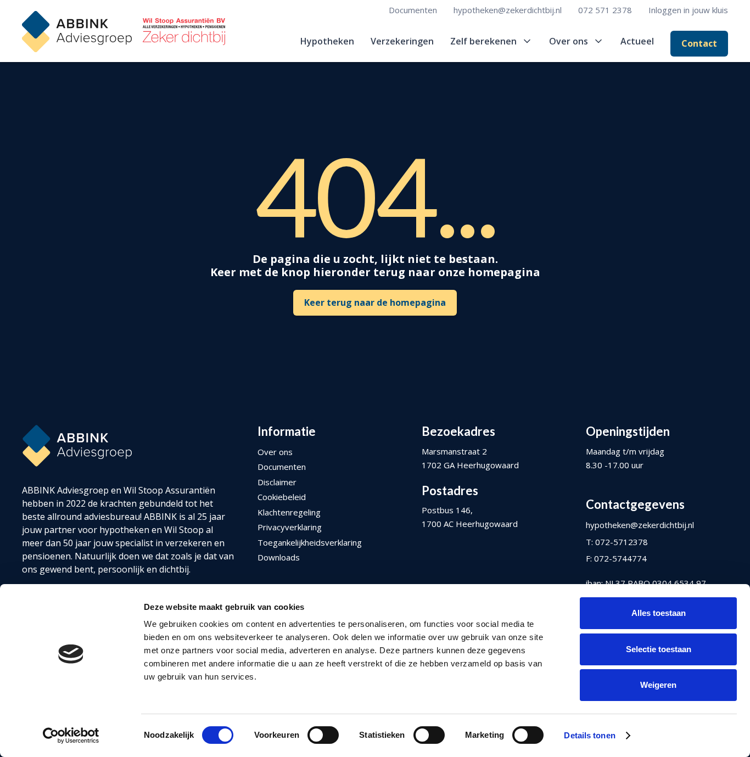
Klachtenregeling (289, 512)
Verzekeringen (402, 41)
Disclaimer (277, 481)
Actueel (637, 41)
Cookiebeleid (282, 496)
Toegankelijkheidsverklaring (310, 542)
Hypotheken (327, 41)
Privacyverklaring (290, 527)
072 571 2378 (605, 9)
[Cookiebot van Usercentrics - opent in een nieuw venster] (71, 735)
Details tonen (589, 735)
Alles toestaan (658, 613)
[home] (123, 31)
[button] (491, 41)
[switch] (323, 735)
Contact (699, 43)
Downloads (279, 557)
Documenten (413, 9)
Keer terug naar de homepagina (375, 302)
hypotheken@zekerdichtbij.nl (508, 9)
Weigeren (658, 684)
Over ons (275, 451)
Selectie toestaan (658, 649)
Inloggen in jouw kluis (688, 9)
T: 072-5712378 (617, 541)
